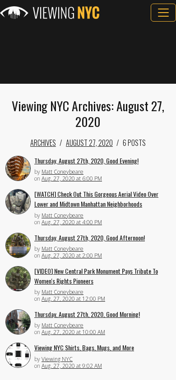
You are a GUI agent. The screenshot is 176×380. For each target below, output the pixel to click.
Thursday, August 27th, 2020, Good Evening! (86, 160)
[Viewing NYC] (49, 13)
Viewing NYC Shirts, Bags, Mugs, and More (84, 347)
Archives (43, 142)
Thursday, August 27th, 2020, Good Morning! (87, 314)
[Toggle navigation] (163, 13)
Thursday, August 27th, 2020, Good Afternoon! (89, 237)
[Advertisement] (88, 52)
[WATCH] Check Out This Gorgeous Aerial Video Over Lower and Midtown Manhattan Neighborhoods (96, 199)
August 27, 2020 (89, 142)
